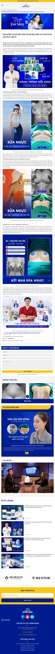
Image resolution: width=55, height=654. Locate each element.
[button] (26, 585)
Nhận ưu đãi (27, 600)
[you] (27, 617)
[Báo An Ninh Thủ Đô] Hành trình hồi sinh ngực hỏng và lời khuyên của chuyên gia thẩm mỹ (22, 11)
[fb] (22, 617)
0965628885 (27, 632)
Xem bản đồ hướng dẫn (27, 629)
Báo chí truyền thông (11, 10)
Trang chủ (3, 10)
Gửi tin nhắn (27, 371)
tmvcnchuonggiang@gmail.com (27, 634)
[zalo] (32, 617)
